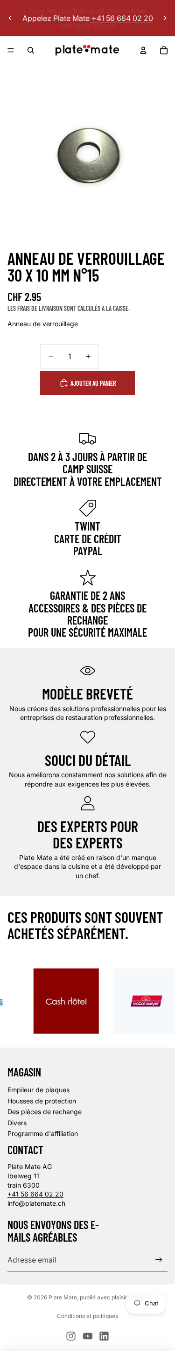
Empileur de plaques (38, 1090)
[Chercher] (31, 50)
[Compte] (143, 50)
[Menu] (10, 50)
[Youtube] (87, 1336)
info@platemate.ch (36, 1203)
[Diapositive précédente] (10, 18)
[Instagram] (71, 1336)
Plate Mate (63, 1297)
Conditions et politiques (87, 1315)
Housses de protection (41, 1101)
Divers (17, 1123)
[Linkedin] (104, 1336)
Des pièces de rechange (44, 1112)
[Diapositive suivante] (164, 18)
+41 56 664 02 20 (35, 1194)
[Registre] (159, 1260)
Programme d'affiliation (42, 1133)
